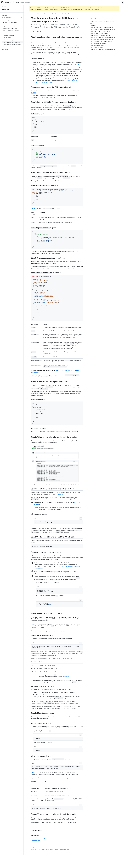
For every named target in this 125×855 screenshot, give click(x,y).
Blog (68, 849)
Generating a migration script (41, 635)
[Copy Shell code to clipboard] (80, 518)
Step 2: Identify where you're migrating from (49, 172)
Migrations (5, 9)
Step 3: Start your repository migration (47, 258)
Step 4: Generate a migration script (45, 613)
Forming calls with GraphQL (48, 97)
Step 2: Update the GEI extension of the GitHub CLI (52, 537)
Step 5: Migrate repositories (42, 713)
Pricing (56, 849)
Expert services (62, 849)
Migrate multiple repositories (41, 723)
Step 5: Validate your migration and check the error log (54, 437)
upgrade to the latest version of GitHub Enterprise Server (57, 9)
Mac (33, 627)
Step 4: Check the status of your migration (49, 382)
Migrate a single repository (40, 756)
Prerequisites (36, 59)
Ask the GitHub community (38, 838)
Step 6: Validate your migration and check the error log (54, 814)
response (37, 145)
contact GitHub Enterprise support (92, 9)
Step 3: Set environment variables (45, 552)
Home (4, 6)
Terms (43, 849)
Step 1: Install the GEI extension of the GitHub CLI (51, 489)
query (36, 114)
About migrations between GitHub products (69, 69)
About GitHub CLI (60, 494)
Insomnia (33, 92)
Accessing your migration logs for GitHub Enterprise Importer (57, 819)
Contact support (36, 840)
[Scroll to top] (121, 851)
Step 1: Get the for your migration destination (54, 102)
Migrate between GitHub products (60, 13)
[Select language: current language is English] (123, 2)
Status (51, 849)
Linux (38, 627)
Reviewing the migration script (41, 686)
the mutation (65, 431)
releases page (69, 497)
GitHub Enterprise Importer (43, 13)
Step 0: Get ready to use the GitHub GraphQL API (51, 87)
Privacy (47, 849)
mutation (43, 185)
